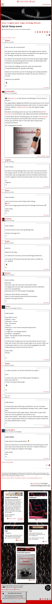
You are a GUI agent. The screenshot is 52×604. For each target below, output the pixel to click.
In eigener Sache (13, 23)
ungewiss (8, 160)
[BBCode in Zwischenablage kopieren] (49, 32)
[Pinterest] (47, 599)
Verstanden (14, 601)
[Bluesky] (40, 599)
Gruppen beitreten (22, 107)
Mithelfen (32, 580)
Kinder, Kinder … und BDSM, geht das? (16, 519)
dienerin (7, 273)
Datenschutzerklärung (19, 598)
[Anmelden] (27, 154)
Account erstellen (41, 156)
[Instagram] (43, 599)
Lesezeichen (36, 483)
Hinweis (22, 475)
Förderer (17, 589)
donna (7, 190)
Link (8, 203)
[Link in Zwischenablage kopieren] (35, 32)
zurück (13, 37)
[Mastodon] (45, 599)
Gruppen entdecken (42, 519)
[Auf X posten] (40, 32)
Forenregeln (6, 475)
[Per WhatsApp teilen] (47, 32)
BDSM (12, 587)
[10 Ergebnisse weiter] (49, 35)
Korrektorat (10, 589)
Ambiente (8, 219)
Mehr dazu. (20, 540)
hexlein (7, 40)
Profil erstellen (23, 1)
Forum (4, 23)
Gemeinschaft (43, 117)
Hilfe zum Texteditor (15, 478)
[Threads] (50, 599)
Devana (7, 306)
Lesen (45, 541)
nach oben (46, 87)
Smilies (3, 478)
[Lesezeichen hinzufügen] (49, 486)
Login (33, 1)
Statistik (8, 478)
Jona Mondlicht (10, 430)
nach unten (4, 37)
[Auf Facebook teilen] (37, 32)
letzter (9, 37)
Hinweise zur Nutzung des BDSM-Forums (31, 478)
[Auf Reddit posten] (42, 32)
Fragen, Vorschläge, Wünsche (30, 23)
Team (4, 589)
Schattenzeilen (46, 5)
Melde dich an (11, 98)
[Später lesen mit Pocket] (45, 32)
